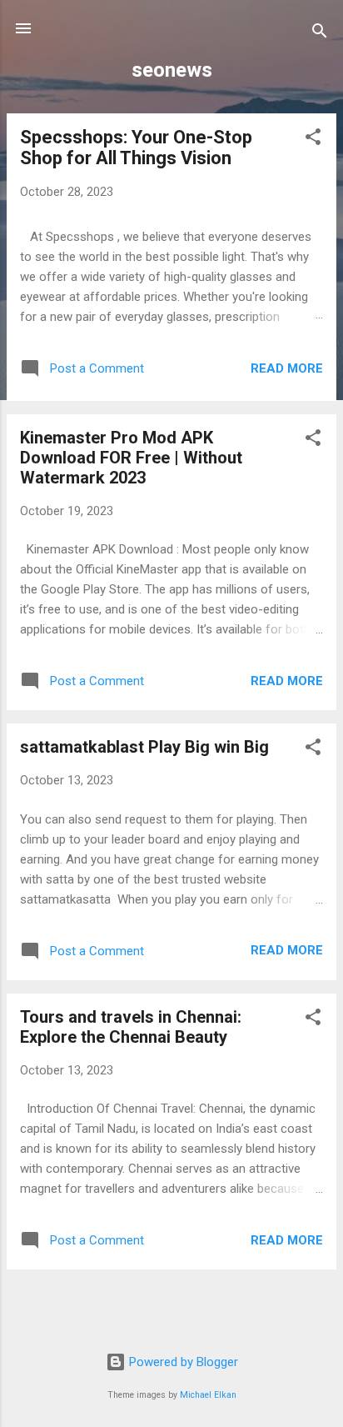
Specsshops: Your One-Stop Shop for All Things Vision (136, 147)
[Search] (320, 33)
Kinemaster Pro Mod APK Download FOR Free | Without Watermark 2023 (131, 458)
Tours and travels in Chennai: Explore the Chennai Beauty (130, 1027)
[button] (313, 140)
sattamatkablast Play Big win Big (144, 747)
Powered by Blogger (182, 1361)
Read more (287, 368)
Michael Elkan (208, 1394)
